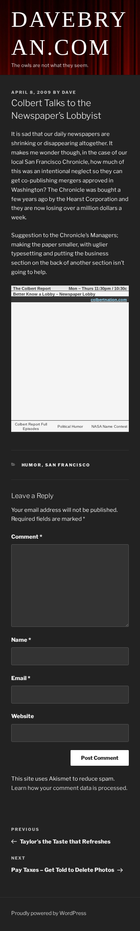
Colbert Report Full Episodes (31, 426)
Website (22, 716)
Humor (32, 465)
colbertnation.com (109, 299)
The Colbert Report (32, 288)
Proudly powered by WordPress (48, 913)
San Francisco (68, 465)
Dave (69, 92)
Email (20, 678)
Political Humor (70, 426)
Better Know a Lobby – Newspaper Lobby (54, 294)
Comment (26, 536)
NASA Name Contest (109, 426)
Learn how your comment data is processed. (69, 788)
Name (21, 640)
